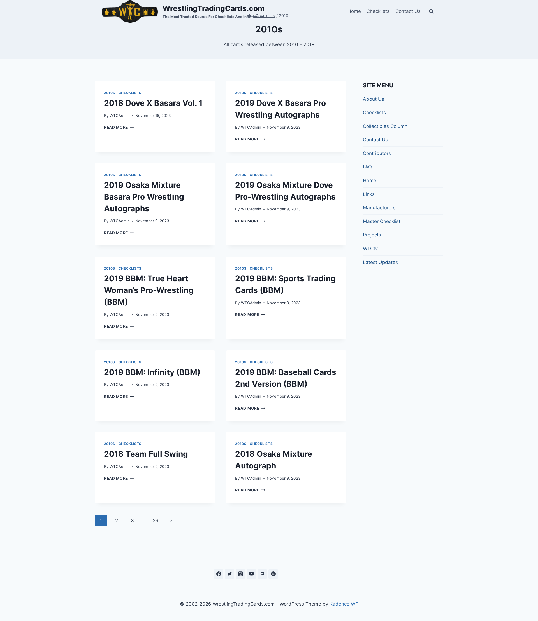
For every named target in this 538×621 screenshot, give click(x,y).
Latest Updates (380, 262)
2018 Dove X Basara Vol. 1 (153, 103)
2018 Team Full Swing (146, 454)
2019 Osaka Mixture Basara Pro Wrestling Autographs (144, 196)
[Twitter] (229, 574)
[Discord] (262, 574)
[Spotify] (273, 574)
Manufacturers (379, 207)
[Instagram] (240, 574)
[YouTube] (251, 574)
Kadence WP (344, 604)
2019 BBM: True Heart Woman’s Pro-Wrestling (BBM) (149, 290)
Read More (119, 127)
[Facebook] (218, 574)
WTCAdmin (120, 115)
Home (354, 11)
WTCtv (370, 248)
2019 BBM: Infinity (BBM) (152, 372)
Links (369, 194)
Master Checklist (381, 221)
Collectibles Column (385, 126)
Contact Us (408, 11)
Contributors (377, 153)
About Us (373, 99)
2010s (109, 93)
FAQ (367, 167)
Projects (372, 235)
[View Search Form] (431, 11)
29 (156, 520)
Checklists (378, 11)
